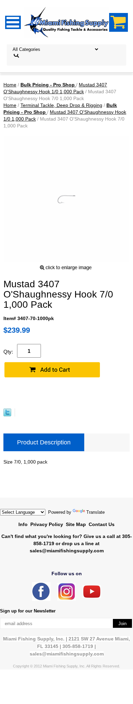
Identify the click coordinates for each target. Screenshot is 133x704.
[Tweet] (7, 414)
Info (23, 524)
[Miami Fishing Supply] (41, 599)
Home (9, 84)
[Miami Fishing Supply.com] (92, 596)
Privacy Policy (46, 524)
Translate (95, 512)
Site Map (76, 524)
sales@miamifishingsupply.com (67, 550)
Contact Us (102, 524)
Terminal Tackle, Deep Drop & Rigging (61, 105)
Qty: (8, 352)
